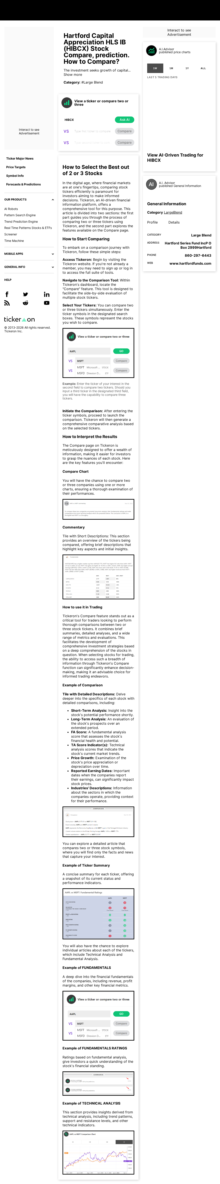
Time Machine (14, 240)
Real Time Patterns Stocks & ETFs (28, 228)
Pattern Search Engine (20, 215)
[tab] (155, 68)
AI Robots (11, 209)
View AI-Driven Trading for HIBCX (175, 157)
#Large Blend (92, 82)
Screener (10, 234)
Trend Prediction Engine (21, 221)
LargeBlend (173, 212)
